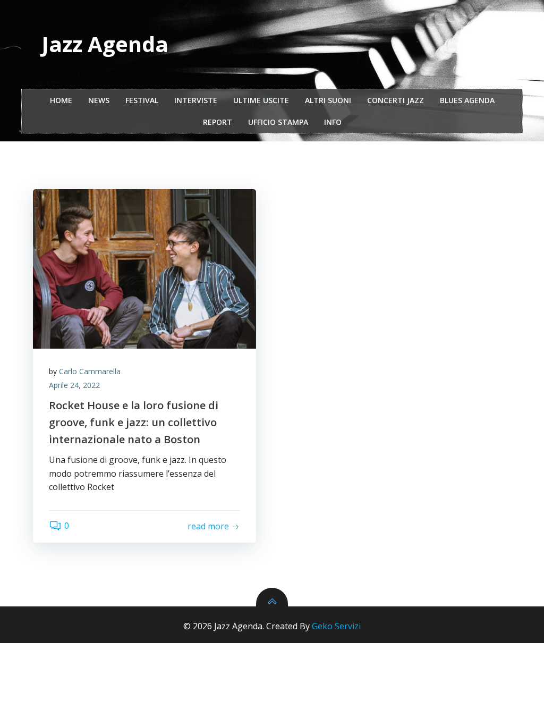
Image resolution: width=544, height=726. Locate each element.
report (217, 122)
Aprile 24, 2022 (74, 385)
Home (61, 100)
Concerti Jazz (395, 100)
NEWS (98, 100)
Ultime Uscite (261, 100)
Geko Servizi (336, 626)
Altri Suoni (328, 100)
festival (141, 100)
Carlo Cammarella (90, 371)
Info (333, 122)
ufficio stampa (278, 122)
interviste (195, 100)
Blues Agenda (467, 100)
